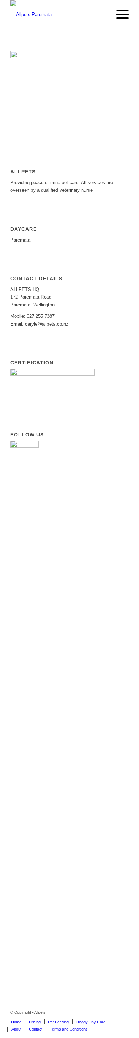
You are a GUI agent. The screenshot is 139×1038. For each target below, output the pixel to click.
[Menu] (119, 14)
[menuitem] (119, 14)
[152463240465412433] (57, 14)
